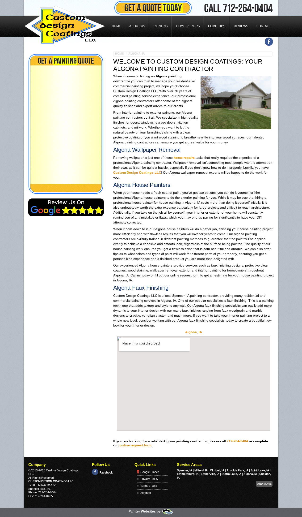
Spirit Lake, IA (260, 470)
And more (264, 483)
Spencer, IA (184, 470)
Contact (263, 26)
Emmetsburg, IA (188, 474)
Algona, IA (136, 53)
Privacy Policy (149, 479)
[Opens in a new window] (265, 42)
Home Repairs (188, 26)
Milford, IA (201, 470)
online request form (135, 445)
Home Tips (216, 26)
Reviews (241, 26)
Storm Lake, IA (231, 474)
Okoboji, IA (217, 470)
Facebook (106, 472)
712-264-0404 (237, 441)
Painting (161, 26)
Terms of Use (148, 485)
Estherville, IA (210, 474)
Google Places (149, 472)
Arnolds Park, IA (237, 470)
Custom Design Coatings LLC (137, 172)
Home (116, 26)
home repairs (184, 157)
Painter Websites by (145, 511)
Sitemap (145, 493)
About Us (137, 26)
